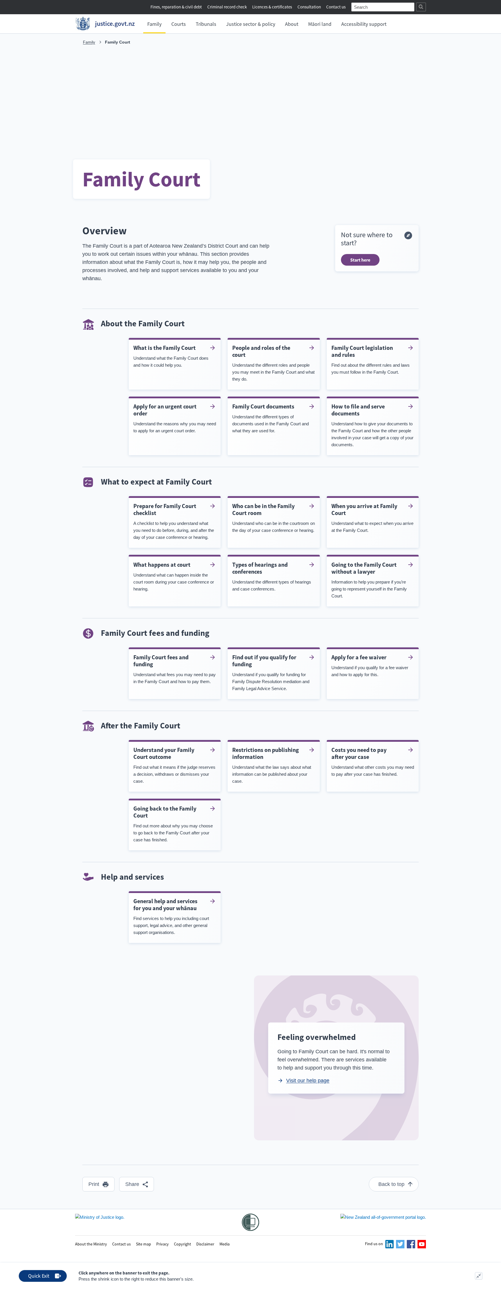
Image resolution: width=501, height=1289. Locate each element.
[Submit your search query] (421, 7)
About (291, 24)
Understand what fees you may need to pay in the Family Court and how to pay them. (174, 668)
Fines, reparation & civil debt (176, 7)
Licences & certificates (272, 7)
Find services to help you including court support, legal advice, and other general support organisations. (171, 916)
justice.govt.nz (115, 23)
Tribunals (206, 24)
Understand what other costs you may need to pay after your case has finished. (372, 761)
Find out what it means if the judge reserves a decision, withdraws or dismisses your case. (174, 765)
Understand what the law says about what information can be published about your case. (271, 765)
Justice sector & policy (250, 24)
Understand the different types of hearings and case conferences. (271, 576)
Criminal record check (227, 7)
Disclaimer (205, 1243)
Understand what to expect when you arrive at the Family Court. (372, 517)
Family (154, 24)
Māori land (319, 24)
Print (93, 1184)
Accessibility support (363, 24)
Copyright (182, 1243)
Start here (360, 260)
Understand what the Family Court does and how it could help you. (170, 356)
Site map (143, 1243)
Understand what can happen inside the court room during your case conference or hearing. (173, 576)
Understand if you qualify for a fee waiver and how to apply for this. (369, 665)
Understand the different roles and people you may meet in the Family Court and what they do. (273, 362)
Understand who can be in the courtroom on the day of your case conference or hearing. (273, 517)
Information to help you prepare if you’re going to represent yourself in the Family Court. (369, 579)
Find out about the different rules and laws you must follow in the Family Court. (370, 359)
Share (132, 1184)
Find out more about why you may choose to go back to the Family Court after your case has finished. (173, 823)
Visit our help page (307, 1080)
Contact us (336, 7)
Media (224, 1243)
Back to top (391, 1184)
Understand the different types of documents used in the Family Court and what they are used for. (270, 418)
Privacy (162, 1243)
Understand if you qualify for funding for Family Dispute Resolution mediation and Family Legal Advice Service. (270, 672)
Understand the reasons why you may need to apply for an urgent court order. (174, 418)
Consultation (309, 7)
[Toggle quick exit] (478, 1276)
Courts (178, 24)
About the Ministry (91, 1243)
